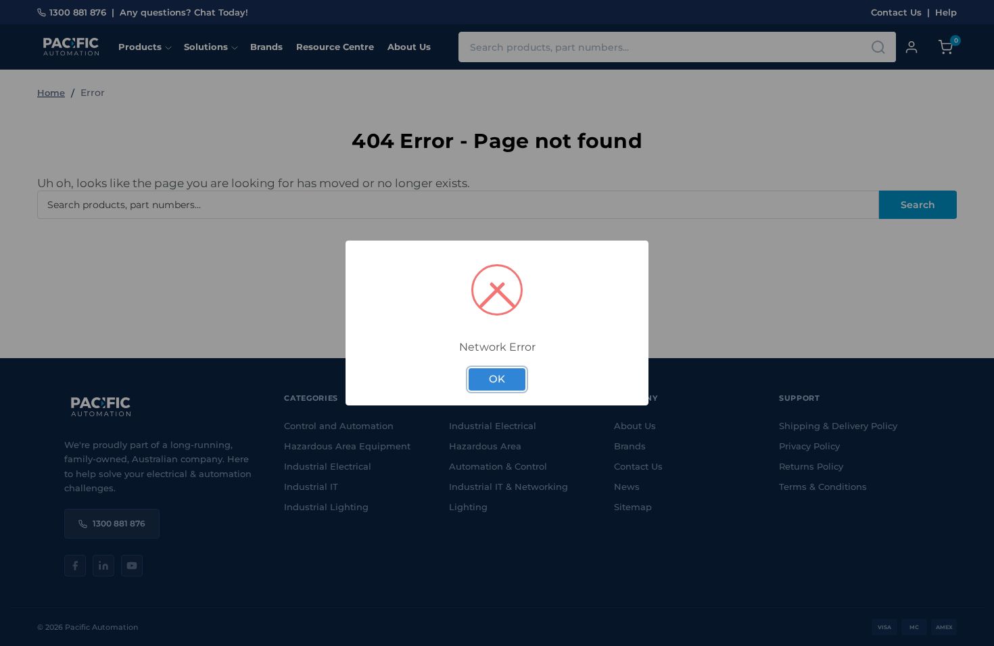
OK (497, 379)
